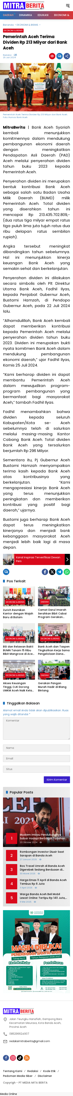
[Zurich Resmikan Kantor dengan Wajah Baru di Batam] (19, 596)
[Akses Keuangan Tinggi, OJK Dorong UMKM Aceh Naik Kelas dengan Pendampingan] (19, 670)
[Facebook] (45, 572)
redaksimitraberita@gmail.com (29, 1041)
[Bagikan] (67, 56)
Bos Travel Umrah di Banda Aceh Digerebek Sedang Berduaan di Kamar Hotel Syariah (42, 867)
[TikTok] (20, 1058)
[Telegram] (59, 572)
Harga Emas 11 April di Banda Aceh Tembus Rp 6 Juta (43, 882)
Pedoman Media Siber (18, 1076)
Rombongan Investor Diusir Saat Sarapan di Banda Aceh (42, 853)
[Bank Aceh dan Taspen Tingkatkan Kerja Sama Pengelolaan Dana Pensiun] (54, 633)
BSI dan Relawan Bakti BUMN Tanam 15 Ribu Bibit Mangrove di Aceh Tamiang (18, 650)
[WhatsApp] (67, 572)
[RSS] (27, 1058)
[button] (68, 5)
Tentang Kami (12, 1071)
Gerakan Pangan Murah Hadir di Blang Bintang (52, 687)
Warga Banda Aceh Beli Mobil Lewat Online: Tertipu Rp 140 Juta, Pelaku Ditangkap (42, 896)
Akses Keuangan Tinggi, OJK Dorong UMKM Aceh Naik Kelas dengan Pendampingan (18, 687)
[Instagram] (13, 1058)
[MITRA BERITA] (23, 5)
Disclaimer (45, 1076)
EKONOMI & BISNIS (13, 30)
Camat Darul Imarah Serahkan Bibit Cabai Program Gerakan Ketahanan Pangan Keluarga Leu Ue (52, 613)
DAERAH (45, 601)
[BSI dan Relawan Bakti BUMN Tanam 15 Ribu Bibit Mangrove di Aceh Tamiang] (19, 633)
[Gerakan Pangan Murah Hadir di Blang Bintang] (54, 670)
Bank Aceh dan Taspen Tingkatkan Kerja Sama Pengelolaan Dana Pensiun (54, 650)
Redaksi (7, 55)
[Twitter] (52, 572)
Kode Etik (49, 1071)
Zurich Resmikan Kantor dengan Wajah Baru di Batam (18, 613)
